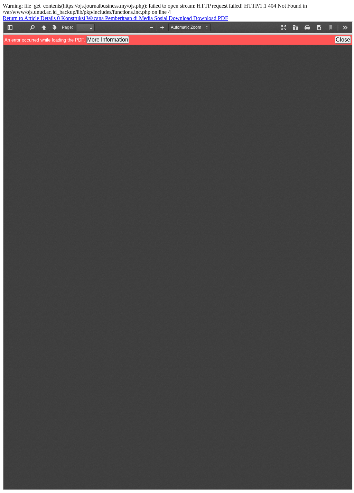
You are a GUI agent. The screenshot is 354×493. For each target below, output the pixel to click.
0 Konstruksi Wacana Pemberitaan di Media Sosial (113, 18)
